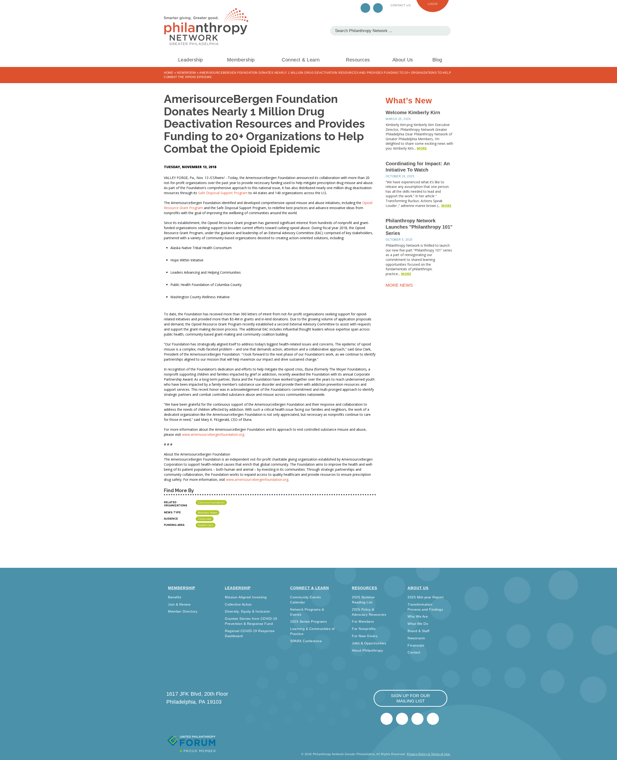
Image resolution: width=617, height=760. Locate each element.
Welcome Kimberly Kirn (413, 112)
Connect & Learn (301, 59)
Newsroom (186, 72)
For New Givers (364, 636)
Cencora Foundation (211, 502)
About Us (402, 59)
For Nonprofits (364, 629)
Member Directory (182, 611)
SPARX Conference (306, 641)
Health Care (205, 525)
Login (433, 4)
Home (168, 72)
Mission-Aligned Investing (246, 597)
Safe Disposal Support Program (223, 193)
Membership (241, 59)
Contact (414, 652)
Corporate (204, 519)
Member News (207, 512)
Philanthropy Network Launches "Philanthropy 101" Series (419, 227)
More (422, 148)
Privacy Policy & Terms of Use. (429, 754)
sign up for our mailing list (410, 698)
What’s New (409, 100)
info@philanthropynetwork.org (417, 719)
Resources (358, 59)
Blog (437, 59)
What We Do (418, 624)
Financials (416, 645)
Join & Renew (179, 604)
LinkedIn (378, 8)
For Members (363, 621)
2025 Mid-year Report (425, 597)
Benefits (174, 597)
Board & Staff (418, 631)
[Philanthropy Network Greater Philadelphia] (206, 26)
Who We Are (418, 616)
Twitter (365, 8)
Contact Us (401, 5)
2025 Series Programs (308, 621)
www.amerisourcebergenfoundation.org (213, 434)
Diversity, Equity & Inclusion (247, 611)
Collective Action (238, 604)
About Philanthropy (367, 650)
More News (400, 285)
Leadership (190, 59)
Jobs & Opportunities (369, 643)
